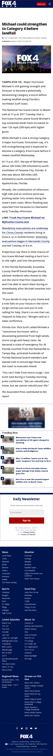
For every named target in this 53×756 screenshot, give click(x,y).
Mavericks (6, 598)
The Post (5, 629)
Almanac (28, 564)
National (5, 561)
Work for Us (29, 638)
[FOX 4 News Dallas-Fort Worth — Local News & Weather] (9, 4)
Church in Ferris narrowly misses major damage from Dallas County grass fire (32, 471)
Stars (4, 601)
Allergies (28, 561)
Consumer (6, 573)
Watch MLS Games (32, 715)
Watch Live (41, 4)
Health (4, 579)
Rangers (5, 595)
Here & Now (7, 670)
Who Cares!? (7, 647)
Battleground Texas (10, 641)
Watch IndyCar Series (33, 699)
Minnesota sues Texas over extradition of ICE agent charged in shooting (32, 440)
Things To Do (30, 607)
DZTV (4, 656)
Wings (4, 607)
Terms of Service (28, 534)
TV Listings (29, 641)
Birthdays (28, 595)
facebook (17, 728)
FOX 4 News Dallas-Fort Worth (29, 38)
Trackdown (6, 644)
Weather (44, 38)
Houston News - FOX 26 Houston (10, 681)
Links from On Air (31, 592)
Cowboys (5, 592)
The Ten (5, 626)
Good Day (30, 588)
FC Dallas (5, 604)
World (4, 564)
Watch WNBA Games (33, 712)
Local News (6, 555)
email (36, 728)
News (5, 552)
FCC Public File (30, 644)
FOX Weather (30, 570)
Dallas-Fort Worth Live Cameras (34, 574)
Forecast (28, 555)
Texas (4, 558)
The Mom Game (8, 664)
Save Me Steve (30, 610)
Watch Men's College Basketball (33, 703)
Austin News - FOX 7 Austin (10, 686)
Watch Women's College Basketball (32, 708)
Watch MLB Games (32, 691)
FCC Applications (31, 647)
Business (5, 576)
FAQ (26, 632)
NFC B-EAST (7, 653)
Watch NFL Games (32, 683)
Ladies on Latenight (10, 638)
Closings (28, 558)
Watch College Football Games (34, 687)
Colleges (5, 610)
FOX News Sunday (9, 582)
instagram (26, 728)
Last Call (5, 635)
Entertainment (30, 604)
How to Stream (31, 635)
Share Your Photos (32, 578)
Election (5, 567)
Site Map (28, 659)
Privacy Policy (29, 532)
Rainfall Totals (30, 567)
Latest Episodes (11, 619)
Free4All (5, 632)
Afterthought (7, 650)
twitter (22, 728)
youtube (31, 728)
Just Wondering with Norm (10, 660)
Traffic (27, 601)
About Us (30, 619)
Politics (5, 570)
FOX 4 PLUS (29, 650)
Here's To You (7, 667)
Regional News (10, 676)
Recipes (28, 598)
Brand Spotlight (31, 656)
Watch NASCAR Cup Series (32, 695)
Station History (30, 629)
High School (6, 613)
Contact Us (29, 623)
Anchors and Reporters (34, 626)
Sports (5, 588)
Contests (28, 653)
